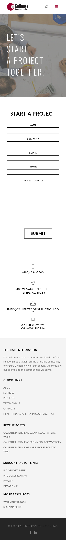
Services (8, 392)
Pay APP (8, 480)
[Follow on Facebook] (30, 532)
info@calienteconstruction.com (33, 310)
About (7, 387)
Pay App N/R (10, 486)
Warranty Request (15, 501)
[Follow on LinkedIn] (35, 532)
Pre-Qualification (15, 475)
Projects (9, 398)
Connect (9, 408)
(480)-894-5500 (33, 272)
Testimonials (11, 403)
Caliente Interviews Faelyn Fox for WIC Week (32, 442)
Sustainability (12, 506)
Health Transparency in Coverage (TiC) (28, 413)
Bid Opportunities (14, 470)
